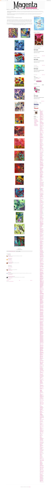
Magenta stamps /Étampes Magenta (41, 350)
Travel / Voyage (41, 450)
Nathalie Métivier (36, 120)
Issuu (36, 65)
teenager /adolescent (41, 444)
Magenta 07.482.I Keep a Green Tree (42, 288)
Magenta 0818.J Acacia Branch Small (42, 319)
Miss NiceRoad (9, 258)
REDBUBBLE (12, 9)
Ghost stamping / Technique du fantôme (41, 246)
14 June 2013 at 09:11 (10, 270)
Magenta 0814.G (41, 315)
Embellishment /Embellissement (41, 222)
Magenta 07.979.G (41, 304)
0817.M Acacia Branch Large (41, 113)
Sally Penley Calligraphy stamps (42, 409)
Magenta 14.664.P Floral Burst (41, 326)
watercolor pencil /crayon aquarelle (41, 468)
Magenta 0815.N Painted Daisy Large (42, 316)
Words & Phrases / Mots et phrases (41, 480)
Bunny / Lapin (41, 148)
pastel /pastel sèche (42, 386)
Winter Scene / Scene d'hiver (41, 477)
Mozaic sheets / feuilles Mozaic (41, 374)
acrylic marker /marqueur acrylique (42, 114)
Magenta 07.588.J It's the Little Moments (41, 292)
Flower (40, 233)
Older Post (31, 280)
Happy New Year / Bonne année (41, 254)
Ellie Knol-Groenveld (36, 121)
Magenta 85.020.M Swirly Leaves (41, 340)
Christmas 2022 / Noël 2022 (41, 162)
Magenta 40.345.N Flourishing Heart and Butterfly (41, 331)
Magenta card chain (42, 342)
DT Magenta (41, 210)
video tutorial (41, 457)
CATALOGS (15, 9)
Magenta (41, 269)
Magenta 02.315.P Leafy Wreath (41, 272)
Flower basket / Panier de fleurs (41, 235)
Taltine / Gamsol (41, 442)
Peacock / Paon (41, 387)
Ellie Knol (9, 272)
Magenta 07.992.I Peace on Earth (41, 306)
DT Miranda (41, 212)
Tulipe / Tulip (41, 452)
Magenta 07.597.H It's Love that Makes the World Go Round (42, 293)
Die (40, 181)
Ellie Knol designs (41, 221)
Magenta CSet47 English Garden (41, 348)
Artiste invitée (41, 126)
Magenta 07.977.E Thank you (41, 303)
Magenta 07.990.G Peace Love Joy (41, 305)
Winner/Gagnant (41, 475)
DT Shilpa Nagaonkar (41, 217)
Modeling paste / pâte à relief (41, 369)
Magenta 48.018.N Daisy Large (41, 338)
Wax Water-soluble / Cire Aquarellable (42, 471)
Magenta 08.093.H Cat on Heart (41, 313)
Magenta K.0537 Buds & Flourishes (41, 270)
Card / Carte (41, 152)
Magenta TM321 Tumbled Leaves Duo (41, 356)
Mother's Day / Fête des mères (42, 372)
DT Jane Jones (41, 207)
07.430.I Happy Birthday (41, 112)
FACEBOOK (25, 9)
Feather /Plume (41, 230)
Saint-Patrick (41, 406)
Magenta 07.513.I (41, 289)
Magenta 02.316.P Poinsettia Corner (41, 273)
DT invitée (41, 206)
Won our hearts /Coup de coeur (41, 478)
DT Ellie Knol (41, 201)
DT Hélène (41, 205)
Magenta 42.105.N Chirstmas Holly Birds (41, 334)
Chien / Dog (41, 158)
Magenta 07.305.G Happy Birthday (41, 283)
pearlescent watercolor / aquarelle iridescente (41, 391)
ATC (40, 127)
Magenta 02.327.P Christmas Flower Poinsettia (41, 276)
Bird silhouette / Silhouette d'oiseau (42, 137)
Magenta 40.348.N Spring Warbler (41, 332)
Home (19, 280)
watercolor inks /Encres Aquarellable (42, 465)
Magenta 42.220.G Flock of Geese (41, 335)
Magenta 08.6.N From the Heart (41, 314)
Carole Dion (35, 123)
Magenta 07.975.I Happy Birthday (41, 302)
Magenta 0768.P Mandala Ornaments (42, 310)
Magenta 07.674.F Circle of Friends (41, 295)
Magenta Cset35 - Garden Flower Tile (42, 345)
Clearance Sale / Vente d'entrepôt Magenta (41, 168)
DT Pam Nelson (41, 215)
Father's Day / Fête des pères (41, 229)
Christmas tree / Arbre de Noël (41, 164)
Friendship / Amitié (41, 239)
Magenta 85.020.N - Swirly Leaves (42, 341)
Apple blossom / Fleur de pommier (41, 122)
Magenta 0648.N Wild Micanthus (41, 278)
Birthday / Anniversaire (41, 139)
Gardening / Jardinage (41, 242)
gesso (40, 244)
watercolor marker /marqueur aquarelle (42, 467)
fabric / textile (41, 228)
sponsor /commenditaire (41, 428)
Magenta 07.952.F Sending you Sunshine (41, 299)
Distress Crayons (41, 182)
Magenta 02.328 (41, 277)
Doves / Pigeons (41, 185)
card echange (41, 154)
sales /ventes (41, 408)
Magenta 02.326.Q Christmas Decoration (41, 274)
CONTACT (31, 9)
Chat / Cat (41, 156)
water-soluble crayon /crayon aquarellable (42, 460)
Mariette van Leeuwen (35, 122)
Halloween (41, 253)
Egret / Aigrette (41, 220)
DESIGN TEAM (18, 9)
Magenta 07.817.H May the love (41, 296)
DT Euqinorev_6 (41, 202)
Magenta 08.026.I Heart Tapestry (41, 312)
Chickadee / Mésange (41, 157)
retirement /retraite (41, 404)
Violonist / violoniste (42, 458)
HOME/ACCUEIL (8, 9)
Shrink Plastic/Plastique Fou (42, 419)
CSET (40, 178)
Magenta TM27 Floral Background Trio (41, 355)
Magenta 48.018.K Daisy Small (41, 336)
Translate (38, 78)
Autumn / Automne (41, 131)
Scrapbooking (41, 415)
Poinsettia (41, 397)
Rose (40, 405)
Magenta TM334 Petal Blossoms (41, 358)
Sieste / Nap (41, 420)
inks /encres (41, 258)
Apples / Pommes (41, 123)
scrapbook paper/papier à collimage (41, 414)
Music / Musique (41, 375)
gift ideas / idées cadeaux (41, 248)
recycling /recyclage (42, 400)
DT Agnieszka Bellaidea (41, 189)
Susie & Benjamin (41, 440)
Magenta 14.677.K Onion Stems (41, 328)
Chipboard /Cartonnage (41, 159)
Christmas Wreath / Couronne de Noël (42, 165)
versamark (41, 456)
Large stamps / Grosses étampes (41, 263)
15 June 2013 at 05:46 (10, 274)
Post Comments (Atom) (11, 281)
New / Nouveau (41, 376)
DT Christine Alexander (41, 196)
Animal (40, 121)
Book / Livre (41, 143)
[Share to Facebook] (19, 251)
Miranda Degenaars (36, 124)
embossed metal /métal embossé (41, 224)
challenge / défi (41, 155)
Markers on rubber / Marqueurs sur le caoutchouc (42, 363)
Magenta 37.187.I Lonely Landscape (41, 329)
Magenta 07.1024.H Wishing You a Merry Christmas (42, 281)
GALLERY (22, 9)
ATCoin (40, 129)
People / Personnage (41, 394)
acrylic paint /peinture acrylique (41, 116)
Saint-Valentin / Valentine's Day (41, 407)
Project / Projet (41, 398)
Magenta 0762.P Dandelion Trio (41, 309)
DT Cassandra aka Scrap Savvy (41, 194)
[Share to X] (18, 251)
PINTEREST (28, 9)
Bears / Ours (41, 135)
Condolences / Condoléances (41, 173)
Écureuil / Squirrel (41, 219)
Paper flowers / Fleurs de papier (41, 385)
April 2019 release (41, 124)
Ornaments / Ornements (41, 381)
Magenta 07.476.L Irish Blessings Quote (41, 286)
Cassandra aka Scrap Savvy (11, 276)
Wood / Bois (41, 479)
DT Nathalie (41, 213)
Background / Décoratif (41, 134)
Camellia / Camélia (42, 150)
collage (40, 170)
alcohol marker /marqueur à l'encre (42, 119)
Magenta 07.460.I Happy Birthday (41, 285)
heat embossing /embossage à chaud (42, 256)
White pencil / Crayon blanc (41, 474)
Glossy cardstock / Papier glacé (41, 251)
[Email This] (17, 251)
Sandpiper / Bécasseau (41, 411)
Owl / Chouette (41, 383)
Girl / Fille (41, 249)
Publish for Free (43, 65)
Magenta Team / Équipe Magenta (41, 352)
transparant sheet (41, 449)
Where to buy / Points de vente (36, 9)
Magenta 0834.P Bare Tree (41, 322)
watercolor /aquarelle (41, 461)
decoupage (41, 180)
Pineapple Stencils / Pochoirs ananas (42, 396)
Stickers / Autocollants (41, 437)
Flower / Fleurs (41, 234)
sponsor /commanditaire (41, 427)
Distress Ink (41, 183)
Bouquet (41, 146)
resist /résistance (41, 401)
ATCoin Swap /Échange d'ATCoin (41, 130)
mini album (41, 367)
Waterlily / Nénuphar (42, 470)
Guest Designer (41, 252)
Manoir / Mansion (41, 360)
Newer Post (8, 280)
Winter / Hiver (41, 476)
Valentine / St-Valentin (41, 454)
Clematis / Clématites (41, 169)
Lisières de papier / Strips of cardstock (42, 266)
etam (40, 227)
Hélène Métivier (35, 119)
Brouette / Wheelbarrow (41, 147)
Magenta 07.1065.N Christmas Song (42, 282)
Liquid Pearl (41, 265)
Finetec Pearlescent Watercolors (42, 231)
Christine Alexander (36, 125)
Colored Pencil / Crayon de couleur (41, 172)
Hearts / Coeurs (41, 255)
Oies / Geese (41, 379)
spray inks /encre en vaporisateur (42, 430)
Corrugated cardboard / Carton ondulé (41, 176)
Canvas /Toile (41, 151)
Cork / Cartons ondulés (41, 175)
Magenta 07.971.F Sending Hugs (41, 300)
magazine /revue (41, 268)
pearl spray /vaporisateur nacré (42, 388)
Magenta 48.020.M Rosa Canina (41, 339)
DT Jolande (41, 208)
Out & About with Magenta (41, 382)
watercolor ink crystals (41, 464)
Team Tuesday (41, 443)
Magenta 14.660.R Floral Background (41, 325)
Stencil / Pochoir (41, 435)
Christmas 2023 (41, 163)
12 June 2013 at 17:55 (10, 263)
